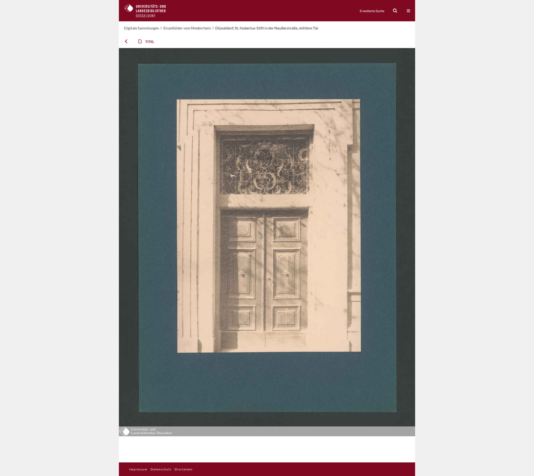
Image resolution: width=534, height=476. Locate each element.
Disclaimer (184, 469)
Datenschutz (161, 469)
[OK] (395, 10)
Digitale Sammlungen (141, 28)
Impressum (138, 469)
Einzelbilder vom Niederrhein (187, 28)
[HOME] (148, 10)
